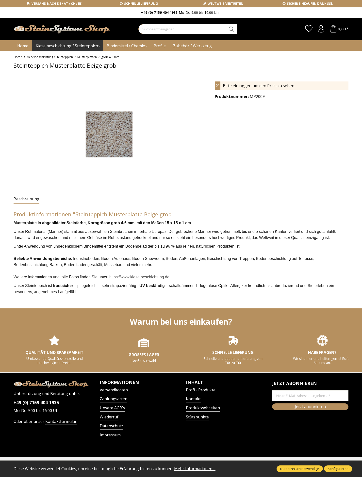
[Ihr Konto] (321, 29)
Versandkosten (114, 390)
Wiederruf (109, 417)
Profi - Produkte (200, 390)
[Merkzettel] (309, 29)
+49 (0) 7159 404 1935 (36, 402)
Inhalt (194, 382)
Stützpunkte (197, 417)
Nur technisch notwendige (299, 468)
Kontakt (193, 398)
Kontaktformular (61, 421)
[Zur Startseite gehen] (44, 29)
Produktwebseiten (203, 408)
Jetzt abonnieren (310, 406)
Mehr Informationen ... (194, 468)
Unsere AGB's (112, 408)
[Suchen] (231, 29)
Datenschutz (111, 426)
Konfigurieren (338, 468)
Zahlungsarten (113, 398)
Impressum (110, 435)
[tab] (26, 199)
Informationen (119, 382)
